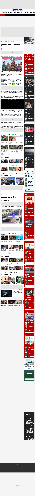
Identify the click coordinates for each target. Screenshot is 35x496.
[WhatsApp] (12, 134)
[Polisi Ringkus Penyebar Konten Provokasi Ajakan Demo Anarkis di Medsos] (4, 280)
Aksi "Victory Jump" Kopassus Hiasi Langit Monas (31, 323)
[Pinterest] (21, 464)
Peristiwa (14, 12)
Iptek (32, 13)
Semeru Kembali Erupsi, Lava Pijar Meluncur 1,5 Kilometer (7, 84)
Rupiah (26, 13)
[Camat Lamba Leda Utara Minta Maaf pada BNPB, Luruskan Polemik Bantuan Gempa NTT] (2, 80)
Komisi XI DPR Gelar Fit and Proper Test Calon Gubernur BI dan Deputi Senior (31, 353)
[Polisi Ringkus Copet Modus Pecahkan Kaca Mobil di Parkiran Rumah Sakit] (12, 260)
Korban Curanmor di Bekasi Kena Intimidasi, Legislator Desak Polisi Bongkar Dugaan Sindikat (4, 264)
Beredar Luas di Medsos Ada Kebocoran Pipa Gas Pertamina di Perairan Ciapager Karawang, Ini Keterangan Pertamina (29, 433)
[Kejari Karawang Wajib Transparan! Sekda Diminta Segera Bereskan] (11, 302)
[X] (9, 134)
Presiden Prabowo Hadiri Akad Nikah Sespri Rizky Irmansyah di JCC (4, 165)
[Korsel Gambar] (29, 40)
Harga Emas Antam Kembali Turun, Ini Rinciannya (31, 233)
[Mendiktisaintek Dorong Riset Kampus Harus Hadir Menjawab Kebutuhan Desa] (26, 113)
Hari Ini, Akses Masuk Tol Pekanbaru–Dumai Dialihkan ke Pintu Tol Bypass (31, 72)
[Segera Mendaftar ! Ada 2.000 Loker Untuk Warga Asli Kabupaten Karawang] (4, 302)
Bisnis (20, 13)
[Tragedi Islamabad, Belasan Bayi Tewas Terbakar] (26, 300)
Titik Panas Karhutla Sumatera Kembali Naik (31, 189)
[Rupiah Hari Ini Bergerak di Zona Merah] (26, 230)
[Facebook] (10, 134)
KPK (15, 13)
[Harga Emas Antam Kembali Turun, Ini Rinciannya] (26, 233)
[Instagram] (17, 464)
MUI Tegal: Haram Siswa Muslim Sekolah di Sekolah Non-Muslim (30, 423)
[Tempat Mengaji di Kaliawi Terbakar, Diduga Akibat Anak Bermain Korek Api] (4, 181)
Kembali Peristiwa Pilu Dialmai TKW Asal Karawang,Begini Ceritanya (12, 173)
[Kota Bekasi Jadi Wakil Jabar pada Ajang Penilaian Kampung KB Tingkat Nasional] (12, 268)
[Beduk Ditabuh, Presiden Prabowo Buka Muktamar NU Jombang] (13, 84)
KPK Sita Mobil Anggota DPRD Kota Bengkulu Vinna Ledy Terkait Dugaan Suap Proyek (31, 276)
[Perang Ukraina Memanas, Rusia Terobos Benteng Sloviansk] (26, 65)
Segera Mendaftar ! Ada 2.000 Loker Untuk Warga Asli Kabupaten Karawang (4, 306)
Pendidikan (18, 12)
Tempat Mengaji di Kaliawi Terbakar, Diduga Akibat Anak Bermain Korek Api (4, 184)
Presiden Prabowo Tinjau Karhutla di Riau (19, 184)
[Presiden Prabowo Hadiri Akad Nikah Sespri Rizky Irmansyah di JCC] (4, 161)
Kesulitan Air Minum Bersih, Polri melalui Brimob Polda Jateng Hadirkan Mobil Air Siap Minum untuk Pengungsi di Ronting (11, 184)
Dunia (9, 13)
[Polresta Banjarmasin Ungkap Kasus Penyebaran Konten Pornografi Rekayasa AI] (12, 161)
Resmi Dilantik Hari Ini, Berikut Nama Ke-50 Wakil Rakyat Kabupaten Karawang (30, 429)
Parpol (12, 13)
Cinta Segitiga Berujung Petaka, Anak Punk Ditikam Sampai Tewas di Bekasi (19, 283)
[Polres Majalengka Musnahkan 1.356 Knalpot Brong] (26, 179)
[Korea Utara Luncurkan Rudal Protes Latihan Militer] (26, 330)
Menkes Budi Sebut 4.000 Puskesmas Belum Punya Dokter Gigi (28, 110)
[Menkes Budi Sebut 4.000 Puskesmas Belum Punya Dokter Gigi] (29, 105)
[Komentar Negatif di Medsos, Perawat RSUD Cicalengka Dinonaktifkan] (19, 169)
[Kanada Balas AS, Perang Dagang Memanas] (26, 307)
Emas (28, 13)
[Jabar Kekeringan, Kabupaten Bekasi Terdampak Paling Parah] (4, 268)
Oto (30, 13)
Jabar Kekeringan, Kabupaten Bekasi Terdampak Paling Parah (3, 272)
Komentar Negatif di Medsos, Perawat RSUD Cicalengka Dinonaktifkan (19, 173)
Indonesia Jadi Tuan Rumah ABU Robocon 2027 (29, 321)
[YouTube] (18, 464)
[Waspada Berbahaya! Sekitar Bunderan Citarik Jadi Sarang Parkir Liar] (19, 260)
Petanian (22, 12)
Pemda (25, 12)
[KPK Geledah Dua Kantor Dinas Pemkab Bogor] (26, 206)
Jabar (1, 13)
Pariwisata (31, 12)
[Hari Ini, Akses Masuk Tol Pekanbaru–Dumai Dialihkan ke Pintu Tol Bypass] (26, 72)
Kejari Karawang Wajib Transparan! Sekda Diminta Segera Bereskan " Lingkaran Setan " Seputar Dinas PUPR (11, 306)
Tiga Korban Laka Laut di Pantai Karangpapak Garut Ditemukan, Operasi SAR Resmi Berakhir (31, 209)
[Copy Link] (15, 134)
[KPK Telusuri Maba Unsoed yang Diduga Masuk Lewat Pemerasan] (26, 283)
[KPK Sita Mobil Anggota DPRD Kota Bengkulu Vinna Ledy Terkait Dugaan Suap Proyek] (26, 276)
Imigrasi (18, 13)
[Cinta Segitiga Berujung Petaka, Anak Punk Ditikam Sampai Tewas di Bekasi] (19, 280)
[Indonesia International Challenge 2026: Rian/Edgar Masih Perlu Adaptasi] (26, 136)
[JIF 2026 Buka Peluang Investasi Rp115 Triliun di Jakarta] (26, 92)
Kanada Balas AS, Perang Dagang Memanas (30, 307)
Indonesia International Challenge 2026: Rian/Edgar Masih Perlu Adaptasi (30, 136)
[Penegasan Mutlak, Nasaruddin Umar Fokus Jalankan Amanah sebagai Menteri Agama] (26, 119)
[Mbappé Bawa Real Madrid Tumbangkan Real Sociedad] (29, 129)
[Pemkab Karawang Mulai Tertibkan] (26, 326)
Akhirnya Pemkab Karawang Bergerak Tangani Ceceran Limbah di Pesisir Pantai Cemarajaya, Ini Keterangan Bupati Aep (31, 96)
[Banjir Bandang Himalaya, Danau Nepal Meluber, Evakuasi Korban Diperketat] (26, 176)
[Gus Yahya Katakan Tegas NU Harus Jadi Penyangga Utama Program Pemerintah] (13, 80)
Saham (23, 13)
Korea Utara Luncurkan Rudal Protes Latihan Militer (30, 330)
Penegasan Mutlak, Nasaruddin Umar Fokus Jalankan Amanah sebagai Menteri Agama (31, 119)
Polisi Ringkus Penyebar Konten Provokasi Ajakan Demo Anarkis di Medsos (4, 283)
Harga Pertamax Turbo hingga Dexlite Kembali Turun (29, 421)
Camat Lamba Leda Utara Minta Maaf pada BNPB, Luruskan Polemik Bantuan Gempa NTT (7, 80)
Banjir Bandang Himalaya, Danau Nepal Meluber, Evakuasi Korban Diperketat (30, 176)
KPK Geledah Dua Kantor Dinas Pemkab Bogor (30, 206)
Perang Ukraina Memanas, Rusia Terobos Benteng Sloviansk (30, 65)
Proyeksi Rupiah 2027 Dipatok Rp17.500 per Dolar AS (30, 347)
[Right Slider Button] (34, 12)
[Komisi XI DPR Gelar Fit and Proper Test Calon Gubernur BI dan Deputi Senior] (26, 353)
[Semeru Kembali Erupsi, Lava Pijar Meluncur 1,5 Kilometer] (2, 84)
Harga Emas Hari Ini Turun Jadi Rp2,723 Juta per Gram (31, 236)
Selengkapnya (21, 298)
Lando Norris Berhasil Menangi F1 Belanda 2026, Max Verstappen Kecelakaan (31, 142)
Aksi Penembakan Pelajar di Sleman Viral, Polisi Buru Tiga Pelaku (30, 257)
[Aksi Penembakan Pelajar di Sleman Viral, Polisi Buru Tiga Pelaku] (26, 257)
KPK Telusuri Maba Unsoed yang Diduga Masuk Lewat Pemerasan (30, 283)
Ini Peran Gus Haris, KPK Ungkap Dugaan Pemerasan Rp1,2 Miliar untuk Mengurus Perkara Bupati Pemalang (29, 426)
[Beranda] (1, 41)
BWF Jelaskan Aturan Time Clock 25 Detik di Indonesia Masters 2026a (30, 436)
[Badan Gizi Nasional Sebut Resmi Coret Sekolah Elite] (26, 116)
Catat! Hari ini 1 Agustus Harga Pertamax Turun (29, 431)
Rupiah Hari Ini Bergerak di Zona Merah (30, 230)
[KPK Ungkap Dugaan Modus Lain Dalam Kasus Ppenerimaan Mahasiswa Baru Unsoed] (26, 280)
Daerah (11, 12)
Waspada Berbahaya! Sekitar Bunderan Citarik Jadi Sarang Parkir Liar (19, 264)
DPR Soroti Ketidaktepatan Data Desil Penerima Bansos (31, 185)
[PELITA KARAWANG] (17, 10)
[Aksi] (26, 323)
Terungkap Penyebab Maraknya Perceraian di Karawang (19, 165)
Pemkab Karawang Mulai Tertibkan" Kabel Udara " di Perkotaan (31, 326)
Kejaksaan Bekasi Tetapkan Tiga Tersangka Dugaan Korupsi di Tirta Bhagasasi (19, 272)
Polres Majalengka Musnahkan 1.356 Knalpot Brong (30, 179)
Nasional (7, 13)
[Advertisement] (17, 21)
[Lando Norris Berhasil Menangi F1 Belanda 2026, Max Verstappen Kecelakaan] (26, 142)
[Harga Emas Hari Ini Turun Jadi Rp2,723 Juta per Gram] (26, 236)
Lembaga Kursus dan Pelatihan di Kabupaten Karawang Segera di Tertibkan (29, 415)
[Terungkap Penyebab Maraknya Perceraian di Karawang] (19, 161)
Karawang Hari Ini (4, 12)
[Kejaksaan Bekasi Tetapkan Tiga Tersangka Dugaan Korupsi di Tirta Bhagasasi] (19, 268)
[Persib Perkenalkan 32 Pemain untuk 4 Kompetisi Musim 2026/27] (26, 139)
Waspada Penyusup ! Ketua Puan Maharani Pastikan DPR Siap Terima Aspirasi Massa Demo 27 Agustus (31, 350)
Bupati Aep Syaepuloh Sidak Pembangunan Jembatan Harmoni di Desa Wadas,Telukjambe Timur (31, 166)
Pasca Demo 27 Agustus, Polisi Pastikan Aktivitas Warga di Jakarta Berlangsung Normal (30, 182)
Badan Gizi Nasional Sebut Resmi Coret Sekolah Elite (31, 116)
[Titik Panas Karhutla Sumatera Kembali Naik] (26, 189)
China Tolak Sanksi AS (31, 303)
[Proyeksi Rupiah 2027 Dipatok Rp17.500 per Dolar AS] (26, 347)
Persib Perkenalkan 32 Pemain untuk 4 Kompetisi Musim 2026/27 (31, 139)
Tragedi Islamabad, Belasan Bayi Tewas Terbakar (31, 300)
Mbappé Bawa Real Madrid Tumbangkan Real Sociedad (29, 133)
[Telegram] (13, 134)
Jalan (28, 12)
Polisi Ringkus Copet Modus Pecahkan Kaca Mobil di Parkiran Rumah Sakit (12, 264)
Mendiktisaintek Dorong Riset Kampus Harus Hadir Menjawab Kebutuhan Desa (30, 113)
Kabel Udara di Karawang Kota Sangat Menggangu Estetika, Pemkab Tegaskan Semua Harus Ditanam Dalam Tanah (18, 306)
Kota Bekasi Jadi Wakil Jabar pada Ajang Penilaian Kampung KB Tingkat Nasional (12, 272)
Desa (8, 12)
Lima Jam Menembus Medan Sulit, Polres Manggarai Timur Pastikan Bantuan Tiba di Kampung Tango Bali (30, 163)
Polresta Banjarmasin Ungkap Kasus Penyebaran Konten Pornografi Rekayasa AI (12, 165)
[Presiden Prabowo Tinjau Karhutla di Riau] (19, 181)
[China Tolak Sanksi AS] (26, 303)
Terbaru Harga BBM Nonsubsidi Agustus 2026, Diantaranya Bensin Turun (30, 439)
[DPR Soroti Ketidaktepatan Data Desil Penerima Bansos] (26, 185)
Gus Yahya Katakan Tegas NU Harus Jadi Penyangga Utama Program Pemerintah (19, 80)
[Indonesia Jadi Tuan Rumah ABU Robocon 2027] (29, 316)
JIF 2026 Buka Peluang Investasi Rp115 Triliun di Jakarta (30, 92)
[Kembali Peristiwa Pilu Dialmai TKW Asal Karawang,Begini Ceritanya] (12, 169)
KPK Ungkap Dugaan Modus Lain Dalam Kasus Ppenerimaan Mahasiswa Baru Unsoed (31, 280)
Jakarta (4, 13)
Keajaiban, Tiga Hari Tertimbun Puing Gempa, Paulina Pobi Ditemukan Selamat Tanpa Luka (4, 173)
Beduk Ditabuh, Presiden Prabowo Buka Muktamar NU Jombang (19, 84)
